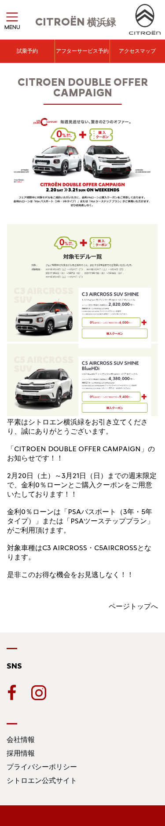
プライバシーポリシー (42, 767)
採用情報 (21, 753)
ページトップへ (133, 606)
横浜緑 (75, 22)
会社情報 (21, 739)
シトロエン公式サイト (42, 780)
